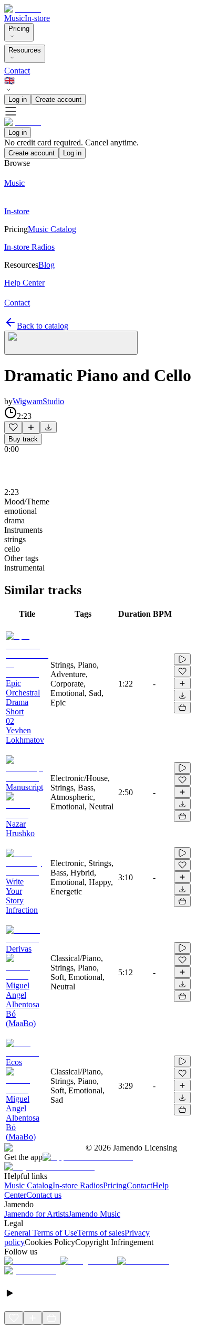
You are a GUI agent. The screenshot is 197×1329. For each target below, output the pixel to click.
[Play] (71, 343)
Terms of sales (101, 1232)
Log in (17, 99)
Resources (24, 50)
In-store (37, 18)
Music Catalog (28, 1185)
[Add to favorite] (13, 427)
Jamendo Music (94, 1213)
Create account (58, 99)
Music (14, 18)
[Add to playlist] (31, 427)
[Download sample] (48, 427)
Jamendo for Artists (36, 1213)
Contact (17, 70)
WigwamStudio (38, 401)
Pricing (18, 29)
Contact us (43, 1194)
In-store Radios (78, 1185)
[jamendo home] (22, 8)
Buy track (23, 439)
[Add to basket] (182, 707)
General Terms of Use (40, 1232)
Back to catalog (42, 325)
